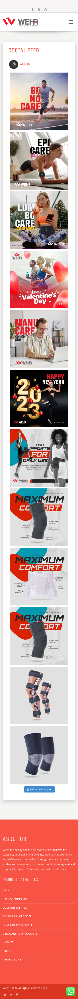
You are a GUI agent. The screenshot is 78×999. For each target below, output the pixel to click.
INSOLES (8, 942)
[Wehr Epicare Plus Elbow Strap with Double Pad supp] (39, 161)
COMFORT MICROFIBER (17, 916)
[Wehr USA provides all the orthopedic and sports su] (39, 695)
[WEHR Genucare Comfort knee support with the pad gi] (39, 517)
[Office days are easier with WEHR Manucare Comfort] (39, 339)
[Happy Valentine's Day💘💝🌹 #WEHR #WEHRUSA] (39, 279)
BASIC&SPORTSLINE (15, 899)
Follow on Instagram (41, 789)
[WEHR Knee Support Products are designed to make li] (39, 636)
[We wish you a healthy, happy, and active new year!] (39, 398)
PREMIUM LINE (12, 959)
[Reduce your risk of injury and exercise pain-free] (39, 458)
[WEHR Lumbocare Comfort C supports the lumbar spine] (39, 220)
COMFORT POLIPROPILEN (18, 925)
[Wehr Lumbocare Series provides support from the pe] (39, 576)
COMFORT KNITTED (15, 907)
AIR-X (6, 890)
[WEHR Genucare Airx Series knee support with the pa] (39, 101)
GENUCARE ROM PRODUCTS (20, 933)
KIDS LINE (9, 951)
